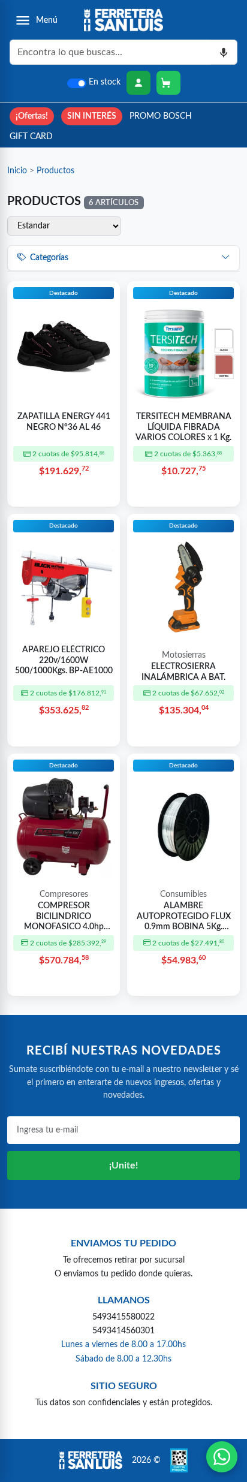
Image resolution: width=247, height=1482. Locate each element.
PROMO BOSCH (160, 116)
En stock (105, 82)
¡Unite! (123, 1165)
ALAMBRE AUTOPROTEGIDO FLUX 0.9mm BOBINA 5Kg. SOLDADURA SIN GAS (184, 917)
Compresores (64, 894)
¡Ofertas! (32, 116)
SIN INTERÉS (91, 116)
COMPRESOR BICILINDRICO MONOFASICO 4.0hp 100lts (64, 917)
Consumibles (183, 894)
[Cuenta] (138, 83)
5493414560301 (123, 1330)
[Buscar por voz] (223, 52)
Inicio (17, 170)
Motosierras (184, 655)
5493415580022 (123, 1316)
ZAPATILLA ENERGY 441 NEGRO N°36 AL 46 (63, 422)
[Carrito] (168, 83)
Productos (55, 170)
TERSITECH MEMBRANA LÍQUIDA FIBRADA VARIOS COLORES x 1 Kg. (183, 427)
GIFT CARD (31, 136)
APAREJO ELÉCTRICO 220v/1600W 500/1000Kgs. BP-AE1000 (64, 660)
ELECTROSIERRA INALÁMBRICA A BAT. (183, 672)
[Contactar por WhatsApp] (221, 1456)
